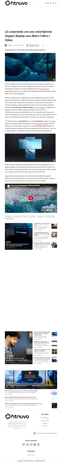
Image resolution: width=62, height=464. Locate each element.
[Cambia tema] (48, 3)
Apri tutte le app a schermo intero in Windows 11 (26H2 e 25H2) (21, 391)
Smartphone (9, 218)
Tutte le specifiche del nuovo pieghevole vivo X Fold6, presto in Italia (42, 234)
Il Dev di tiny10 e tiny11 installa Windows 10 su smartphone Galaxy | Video (42, 333)
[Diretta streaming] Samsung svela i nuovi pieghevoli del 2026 (17, 245)
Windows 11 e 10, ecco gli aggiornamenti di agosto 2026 (16, 359)
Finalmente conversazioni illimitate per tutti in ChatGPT (42, 342)
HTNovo (31, 460)
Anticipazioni (17, 216)
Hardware (40, 216)
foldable (42, 107)
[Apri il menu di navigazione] (45, 3)
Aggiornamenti (10, 382)
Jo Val (10, 45)
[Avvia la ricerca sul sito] (55, 3)
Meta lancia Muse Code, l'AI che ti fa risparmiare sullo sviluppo (42, 358)
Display (25, 216)
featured (32, 216)
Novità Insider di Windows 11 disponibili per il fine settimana (20, 397)
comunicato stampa (41, 123)
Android (8, 216)
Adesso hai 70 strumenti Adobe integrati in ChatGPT (42, 350)
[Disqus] (31, 271)
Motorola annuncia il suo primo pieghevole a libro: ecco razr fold (42, 243)
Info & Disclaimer (45, 417)
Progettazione (50, 216)
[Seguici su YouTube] (34, 444)
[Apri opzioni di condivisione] (43, 45)
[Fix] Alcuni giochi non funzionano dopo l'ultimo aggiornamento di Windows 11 (31, 385)
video (54, 121)
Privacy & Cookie (45, 420)
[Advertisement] (31, 17)
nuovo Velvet (44, 89)
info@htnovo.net (31, 455)
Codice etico (45, 426)
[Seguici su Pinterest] (38, 444)
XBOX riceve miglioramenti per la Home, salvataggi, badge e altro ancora (23, 403)
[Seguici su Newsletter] (31, 444)
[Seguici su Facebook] (50, 3)
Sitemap (45, 423)
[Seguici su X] (53, 3)
